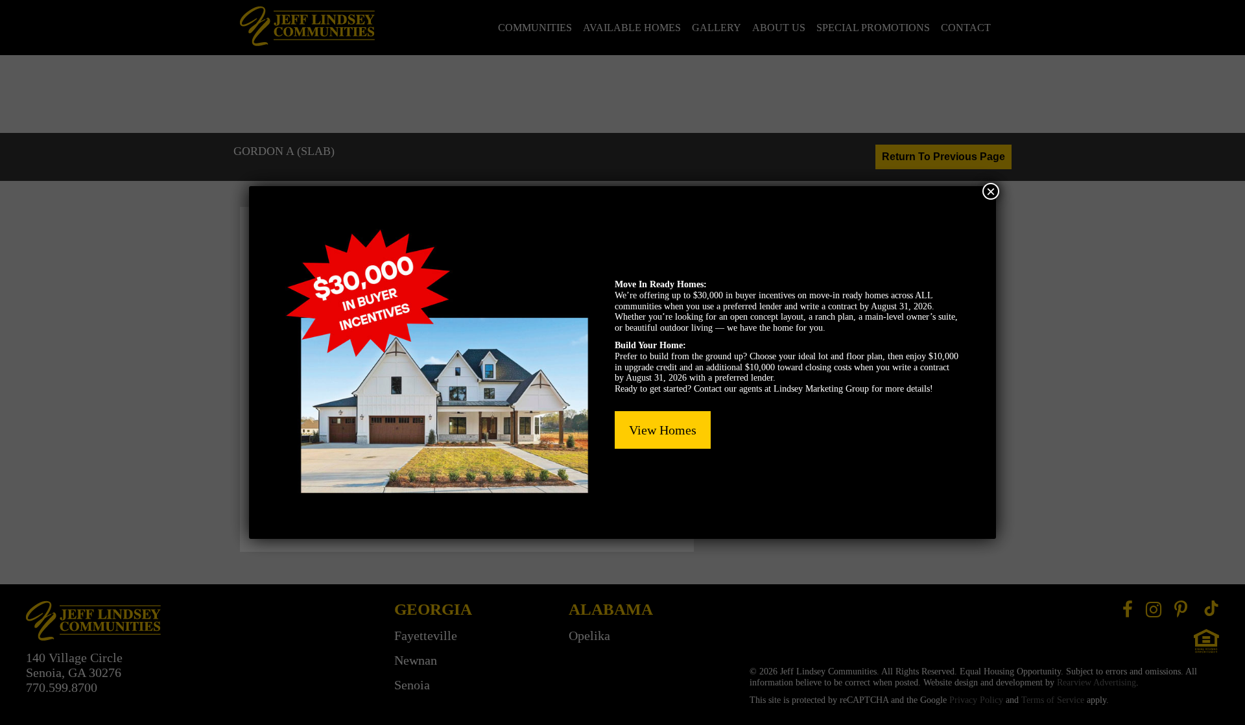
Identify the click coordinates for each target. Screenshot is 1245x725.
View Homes (662, 430)
